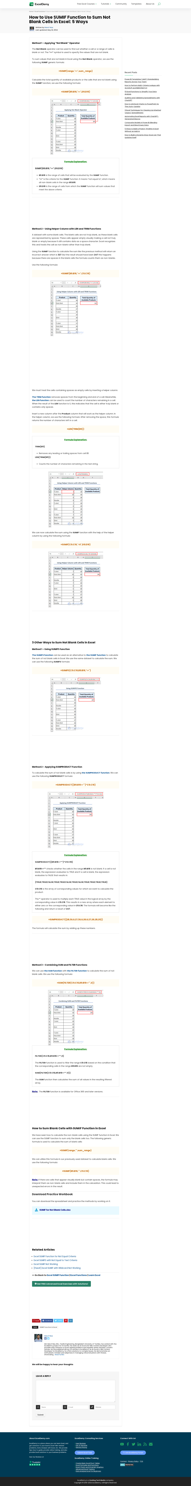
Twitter (133, 1445)
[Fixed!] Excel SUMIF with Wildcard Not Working (57, 1268)
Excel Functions (40, 11)
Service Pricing (81, 1447)
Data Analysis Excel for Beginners (88, 1471)
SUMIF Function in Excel (48, 1327)
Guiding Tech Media (97, 1480)
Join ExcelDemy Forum (134, 1453)
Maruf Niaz (49, 27)
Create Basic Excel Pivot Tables (88, 1463)
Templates (136, 4)
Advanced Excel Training (85, 1469)
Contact (151, 1445)
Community (121, 4)
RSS (144, 1445)
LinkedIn (139, 1445)
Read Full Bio (59, 1354)
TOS (141, 1461)
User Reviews (81, 1443)
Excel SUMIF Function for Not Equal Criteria (55, 1256)
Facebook (128, 1445)
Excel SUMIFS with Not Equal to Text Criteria (55, 1260)
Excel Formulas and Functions (87, 1465)
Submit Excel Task (84, 1453)
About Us (150, 4)
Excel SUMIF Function (58, 1275)
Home (31, 11)
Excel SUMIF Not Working (46, 1264)
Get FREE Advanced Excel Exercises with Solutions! (62, 1283)
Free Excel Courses (86, 4)
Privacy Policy (133, 1461)
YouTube (122, 1445)
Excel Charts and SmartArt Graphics (89, 1467)
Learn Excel (94, 1275)
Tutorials (105, 4)
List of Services (81, 1445)
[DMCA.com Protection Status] (127, 1464)
